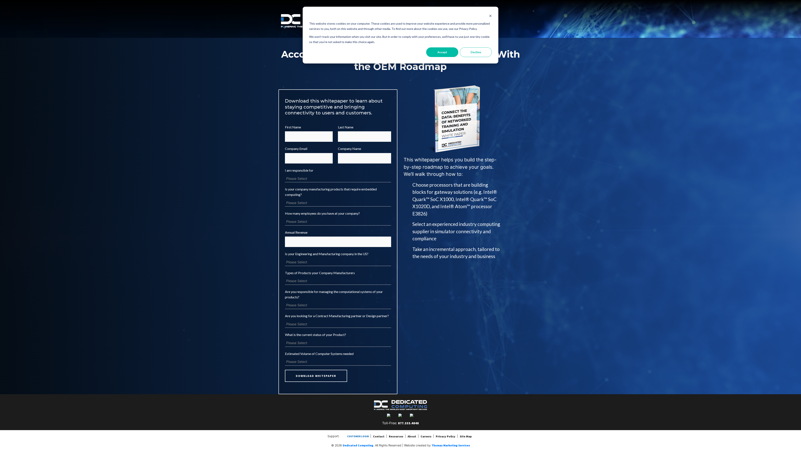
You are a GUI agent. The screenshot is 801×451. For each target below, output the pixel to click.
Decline (476, 52)
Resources (396, 436)
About (412, 436)
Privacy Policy (445, 436)
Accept (442, 52)
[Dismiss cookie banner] (490, 15)
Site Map (466, 436)
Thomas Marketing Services (451, 445)
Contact (378, 436)
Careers (426, 436)
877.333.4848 (408, 423)
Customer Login (358, 436)
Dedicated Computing (358, 445)
